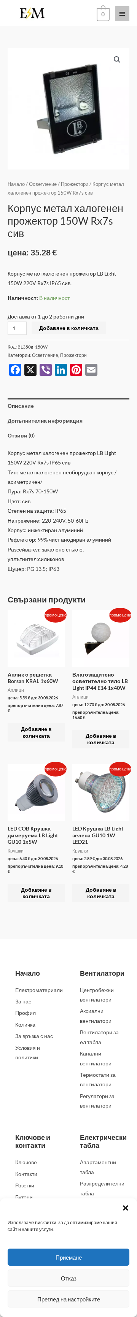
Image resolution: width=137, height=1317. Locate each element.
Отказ (68, 1278)
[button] (125, 1208)
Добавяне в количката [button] (36, 732)
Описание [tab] (21, 406)
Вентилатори (102, 973)
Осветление (43, 184)
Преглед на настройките (68, 1299)
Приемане (69, 1257)
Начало (16, 184)
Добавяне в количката (69, 328)
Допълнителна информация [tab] (45, 420)
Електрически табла (103, 1141)
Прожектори (74, 184)
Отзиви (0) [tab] (21, 435)
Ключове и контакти (32, 1141)
